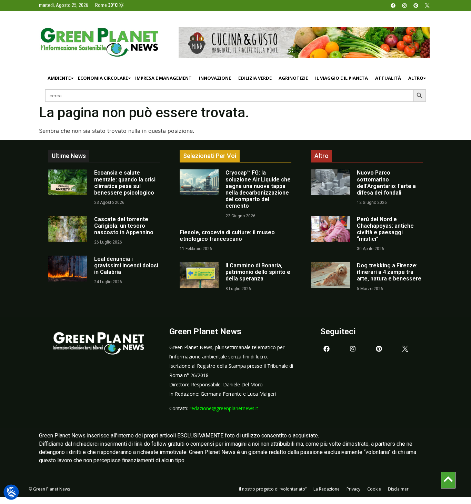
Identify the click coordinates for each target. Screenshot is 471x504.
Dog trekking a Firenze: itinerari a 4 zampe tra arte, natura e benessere (389, 272)
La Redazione (326, 489)
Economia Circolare (103, 78)
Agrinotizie (293, 78)
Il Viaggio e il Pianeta (341, 78)
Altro (415, 78)
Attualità (388, 78)
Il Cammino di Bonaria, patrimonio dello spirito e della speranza (258, 272)
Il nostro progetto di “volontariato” (273, 489)
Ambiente (59, 78)
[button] (11, 492)
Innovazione (215, 78)
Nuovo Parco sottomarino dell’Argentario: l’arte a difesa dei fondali (386, 182)
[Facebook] (393, 5)
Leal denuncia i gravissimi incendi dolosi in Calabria (126, 265)
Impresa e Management (163, 78)
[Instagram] (404, 5)
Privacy (353, 489)
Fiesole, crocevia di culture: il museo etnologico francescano (227, 235)
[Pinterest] (416, 5)
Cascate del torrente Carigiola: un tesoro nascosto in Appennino (123, 226)
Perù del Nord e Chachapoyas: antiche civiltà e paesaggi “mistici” (385, 229)
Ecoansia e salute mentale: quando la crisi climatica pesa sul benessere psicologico (125, 182)
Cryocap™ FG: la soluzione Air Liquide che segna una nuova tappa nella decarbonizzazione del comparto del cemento (258, 189)
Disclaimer (398, 489)
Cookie (374, 489)
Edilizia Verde (255, 78)
